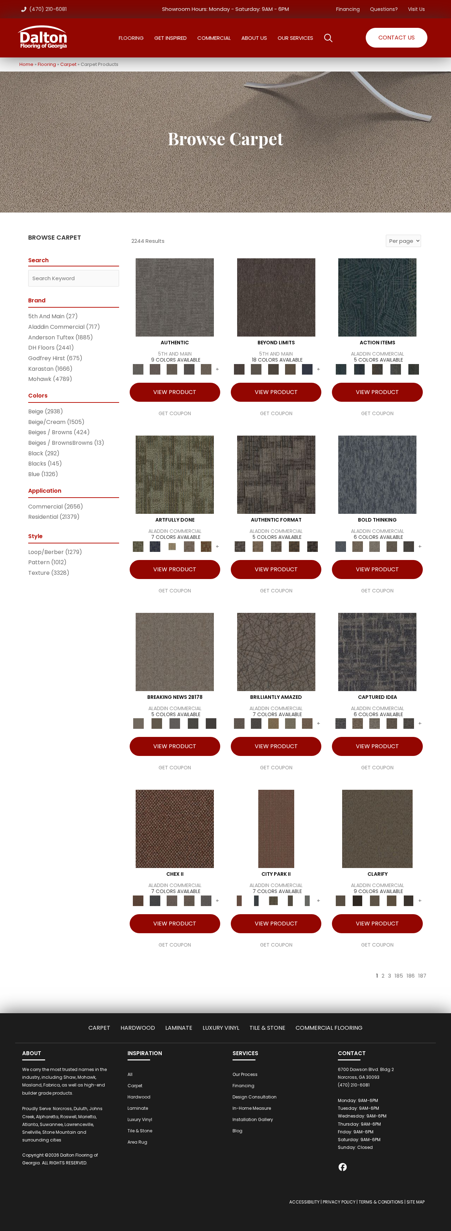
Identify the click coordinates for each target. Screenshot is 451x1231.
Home (26, 64)
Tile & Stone (267, 1028)
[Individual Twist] (276, 546)
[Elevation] (273, 369)
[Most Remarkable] (155, 546)
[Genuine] (172, 369)
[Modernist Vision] (172, 546)
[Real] (206, 369)
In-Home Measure (252, 1108)
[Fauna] (290, 369)
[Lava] (374, 546)
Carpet (68, 64)
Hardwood (138, 1028)
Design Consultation (255, 1097)
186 (411, 975)
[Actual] (175, 297)
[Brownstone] (377, 369)
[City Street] (414, 369)
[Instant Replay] (175, 723)
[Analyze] (357, 900)
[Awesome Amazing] (188, 546)
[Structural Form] (312, 546)
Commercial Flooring (329, 1028)
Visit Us (416, 9)
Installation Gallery (253, 1119)
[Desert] (256, 369)
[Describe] (374, 900)
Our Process (245, 1074)
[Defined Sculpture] (258, 546)
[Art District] (172, 900)
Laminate (178, 1028)
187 (422, 975)
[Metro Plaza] (188, 900)
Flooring (47, 64)
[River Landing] (155, 900)
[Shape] (377, 474)
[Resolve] (377, 828)
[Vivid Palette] (206, 546)
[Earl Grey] (396, 369)
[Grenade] (357, 546)
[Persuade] (391, 900)
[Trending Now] (175, 651)
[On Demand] (193, 723)
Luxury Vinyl (221, 1028)
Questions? (384, 9)
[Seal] (408, 546)
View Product (174, 392)
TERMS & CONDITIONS (381, 1202)
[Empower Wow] (290, 723)
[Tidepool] (377, 297)
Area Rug (137, 1142)
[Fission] (391, 546)
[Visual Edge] (276, 474)
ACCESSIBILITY (304, 1202)
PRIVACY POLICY (339, 1202)
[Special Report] (157, 723)
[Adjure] (408, 900)
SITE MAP (416, 1202)
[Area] (276, 297)
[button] (396, 38)
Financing (348, 9)
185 (399, 975)
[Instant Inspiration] (307, 723)
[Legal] (188, 369)
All (130, 1074)
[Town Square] (206, 900)
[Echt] (155, 369)
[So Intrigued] (276, 651)
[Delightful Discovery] (175, 474)
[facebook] (343, 1168)
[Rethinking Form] (294, 546)
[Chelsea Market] (175, 828)
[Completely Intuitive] (273, 723)
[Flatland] (307, 369)
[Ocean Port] (359, 369)
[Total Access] (211, 723)
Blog (237, 1131)
